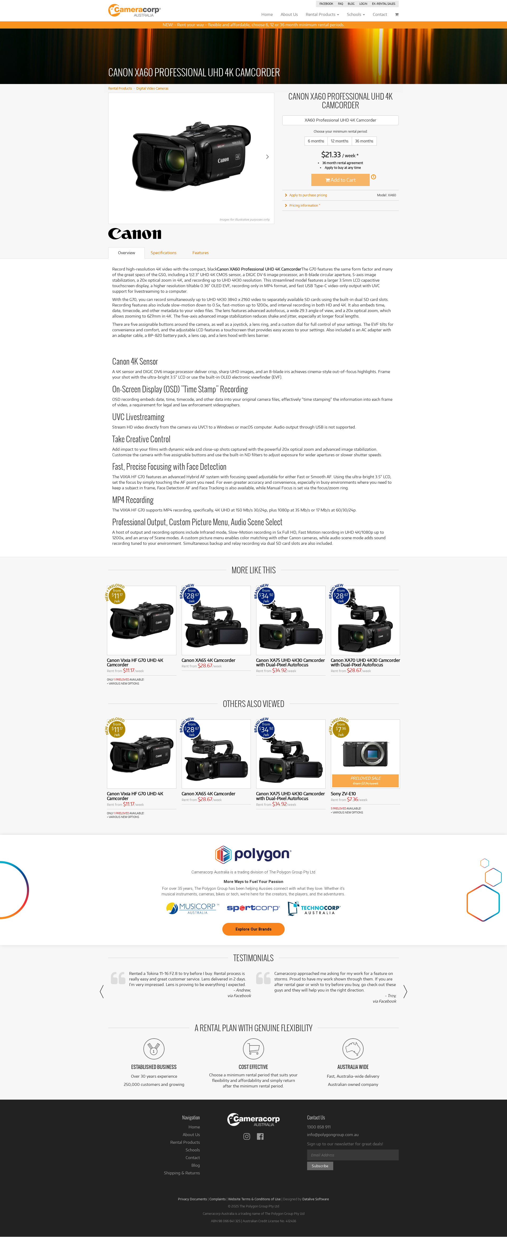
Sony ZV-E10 (343, 793)
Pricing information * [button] (304, 205)
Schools (193, 1149)
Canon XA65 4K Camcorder (208, 660)
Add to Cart (343, 180)
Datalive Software (315, 1199)
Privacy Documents (192, 1199)
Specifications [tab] (163, 252)
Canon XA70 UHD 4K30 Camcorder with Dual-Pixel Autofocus (365, 662)
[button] (102, 991)
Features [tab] (201, 252)
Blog (351, 3)
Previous (115, 156)
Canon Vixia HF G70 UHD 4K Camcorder (135, 662)
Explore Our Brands (253, 929)
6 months (316, 141)
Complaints (217, 1199)
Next (267, 156)
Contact (193, 1157)
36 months (364, 141)
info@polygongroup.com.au (333, 1134)
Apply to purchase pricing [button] (308, 195)
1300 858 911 (319, 1126)
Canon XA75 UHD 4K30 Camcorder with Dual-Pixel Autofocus (290, 662)
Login (363, 3)
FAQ (340, 3)
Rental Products (120, 88)
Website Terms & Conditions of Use (254, 1199)
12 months (340, 141)
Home (194, 1126)
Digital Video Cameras (152, 88)
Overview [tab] (126, 252)
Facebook (326, 3)
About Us (191, 1134)
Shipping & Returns (182, 1172)
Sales (383, 3)
